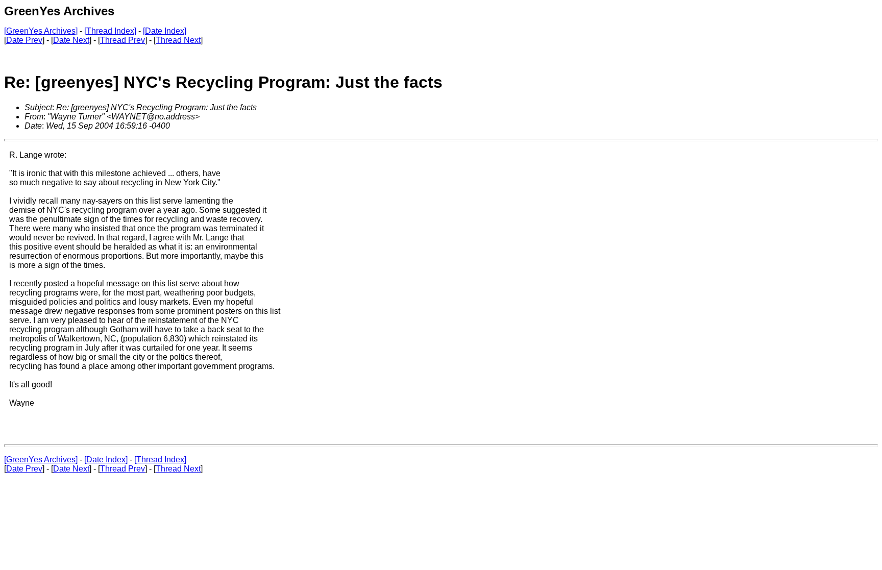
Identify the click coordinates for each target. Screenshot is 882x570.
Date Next (71, 40)
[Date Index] (164, 31)
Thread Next (178, 40)
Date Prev (24, 40)
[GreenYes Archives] (41, 31)
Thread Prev (122, 40)
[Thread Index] (110, 31)
